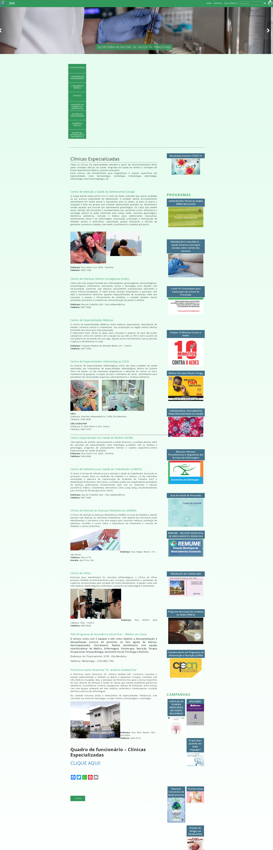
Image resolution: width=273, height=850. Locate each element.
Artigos (137, 95)
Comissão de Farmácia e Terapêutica (136, 104)
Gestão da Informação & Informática (136, 132)
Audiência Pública (136, 123)
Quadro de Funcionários (136, 114)
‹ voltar (77, 798)
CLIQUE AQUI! (85, 763)
